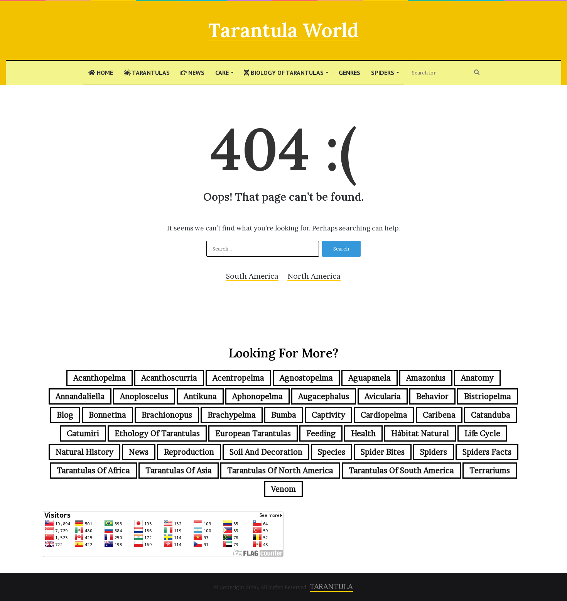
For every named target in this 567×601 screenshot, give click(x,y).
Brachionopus (167, 415)
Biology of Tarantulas (286, 72)
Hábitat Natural (420, 433)
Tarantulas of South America (401, 470)
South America (252, 276)
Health (363, 433)
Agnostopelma (306, 378)
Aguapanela (369, 378)
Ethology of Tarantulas (157, 433)
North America (314, 276)
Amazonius (426, 378)
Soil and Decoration (266, 452)
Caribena (439, 415)
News (195, 72)
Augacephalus (323, 396)
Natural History (84, 452)
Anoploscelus (144, 396)
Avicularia (382, 396)
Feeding (321, 433)
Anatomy (477, 378)
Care (222, 72)
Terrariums (489, 470)
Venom (283, 489)
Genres (349, 72)
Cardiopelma (384, 415)
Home (104, 72)
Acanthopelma (99, 378)
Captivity (328, 415)
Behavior (432, 396)
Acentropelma (238, 378)
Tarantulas (150, 72)
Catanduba (490, 415)
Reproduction (189, 452)
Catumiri (83, 433)
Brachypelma (232, 415)
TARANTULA (331, 586)
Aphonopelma (257, 396)
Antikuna (200, 396)
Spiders (382, 72)
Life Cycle (482, 433)
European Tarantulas (253, 433)
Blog (65, 415)
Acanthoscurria (169, 378)
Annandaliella (80, 396)
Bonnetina (107, 415)
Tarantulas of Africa (93, 470)
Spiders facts (486, 452)
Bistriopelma (487, 396)
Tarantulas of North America (280, 470)
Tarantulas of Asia (178, 470)
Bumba (283, 415)
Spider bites (383, 452)
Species (331, 452)
